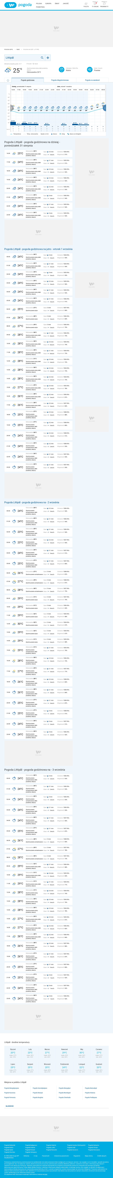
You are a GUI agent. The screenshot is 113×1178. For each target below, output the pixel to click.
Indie (18, 49)
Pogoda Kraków (30, 1147)
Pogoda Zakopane (31, 1152)
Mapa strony (89, 1156)
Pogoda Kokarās (90, 1093)
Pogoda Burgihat (38, 1097)
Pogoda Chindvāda (65, 1097)
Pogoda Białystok (9, 1145)
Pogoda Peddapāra (91, 1097)
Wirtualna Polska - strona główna (10, 5)
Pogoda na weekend (92, 80)
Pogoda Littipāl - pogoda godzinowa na (25, 502)
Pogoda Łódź (71, 1147)
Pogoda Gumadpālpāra (40, 1088)
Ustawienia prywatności (61, 1156)
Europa (48, 3)
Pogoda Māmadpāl (91, 1088)
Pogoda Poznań (30, 1150)
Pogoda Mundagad (65, 1093)
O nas (35, 1156)
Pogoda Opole (8, 1150)
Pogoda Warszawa (94, 1150)
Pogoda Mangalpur (65, 1088)
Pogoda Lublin (50, 1147)
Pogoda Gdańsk (51, 1145)
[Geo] (48, 58)
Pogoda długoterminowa (60, 80)
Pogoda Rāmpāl (38, 1093)
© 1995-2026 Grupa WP (11, 1156)
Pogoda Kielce (8, 1147)
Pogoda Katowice (93, 1145)
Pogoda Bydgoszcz (31, 1145)
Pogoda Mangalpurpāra (11, 1088)
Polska (39, 3)
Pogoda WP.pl (8, 49)
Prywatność (45, 1156)
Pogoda (25, 5)
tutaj (45, 1174)
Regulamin (77, 1156)
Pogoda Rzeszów (51, 1150)
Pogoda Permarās (9, 1097)
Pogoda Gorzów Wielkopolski (76, 1145)
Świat (57, 3)
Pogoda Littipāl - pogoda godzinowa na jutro (27, 249)
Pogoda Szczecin (72, 1150)
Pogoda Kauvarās (9, 1093)
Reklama (26, 1156)
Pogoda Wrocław (9, 1152)
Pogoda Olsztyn (93, 1147)
